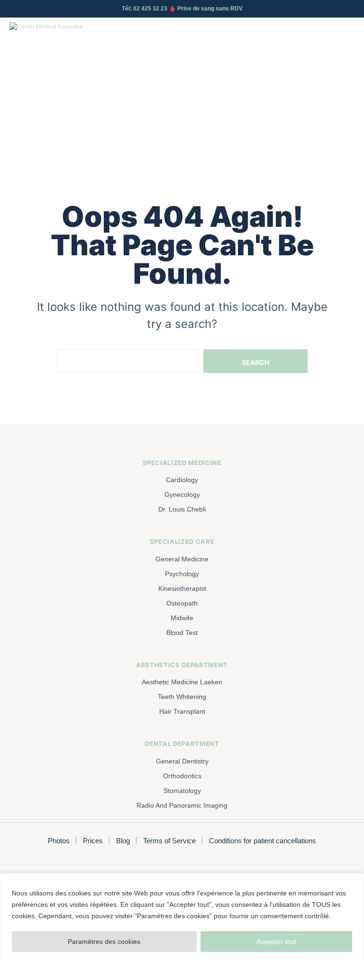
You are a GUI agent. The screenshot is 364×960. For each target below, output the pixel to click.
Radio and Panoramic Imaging (182, 805)
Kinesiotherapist (182, 588)
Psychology (182, 574)
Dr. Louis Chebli (182, 509)
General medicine (182, 559)
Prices (93, 841)
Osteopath (182, 603)
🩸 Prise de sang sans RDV (206, 8)
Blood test (182, 632)
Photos (59, 841)
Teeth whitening (182, 696)
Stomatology (182, 790)
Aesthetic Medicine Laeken (182, 682)
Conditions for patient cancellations (262, 841)
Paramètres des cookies (104, 941)
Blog (123, 841)
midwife (182, 618)
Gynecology (182, 494)
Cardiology (182, 480)
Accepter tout (276, 941)
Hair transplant (182, 711)
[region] (182, 916)
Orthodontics (182, 776)
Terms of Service (169, 841)
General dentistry (182, 761)
